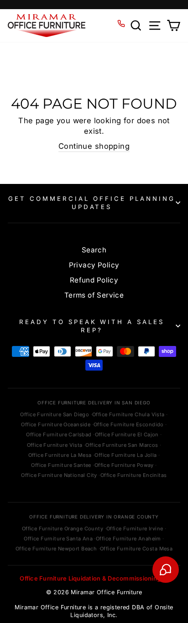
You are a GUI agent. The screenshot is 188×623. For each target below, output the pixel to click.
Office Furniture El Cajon (127, 434)
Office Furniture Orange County (62, 528)
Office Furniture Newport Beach (56, 548)
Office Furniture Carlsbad (58, 434)
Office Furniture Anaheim (128, 538)
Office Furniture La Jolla (125, 455)
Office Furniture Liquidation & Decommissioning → (94, 578)
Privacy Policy (94, 265)
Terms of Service (94, 295)
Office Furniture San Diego (54, 414)
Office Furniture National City (59, 475)
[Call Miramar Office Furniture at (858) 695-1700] (121, 23)
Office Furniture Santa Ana (58, 538)
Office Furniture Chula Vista (128, 414)
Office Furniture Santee (61, 465)
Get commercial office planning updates (91, 203)
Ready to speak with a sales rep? (91, 326)
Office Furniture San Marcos (121, 445)
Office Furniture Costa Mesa (136, 548)
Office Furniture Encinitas (133, 475)
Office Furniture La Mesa (60, 455)
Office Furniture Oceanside (55, 424)
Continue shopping (94, 146)
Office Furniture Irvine (134, 528)
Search (94, 250)
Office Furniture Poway (124, 465)
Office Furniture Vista (55, 445)
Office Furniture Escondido (129, 424)
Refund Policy (94, 280)
